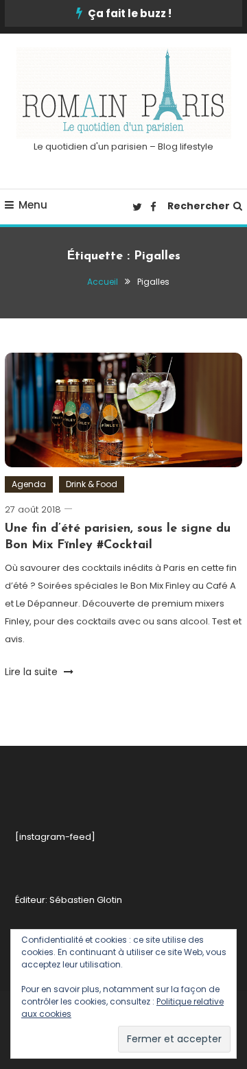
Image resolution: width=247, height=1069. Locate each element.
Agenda (29, 484)
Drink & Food (91, 484)
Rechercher (198, 206)
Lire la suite (32, 672)
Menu (33, 205)
